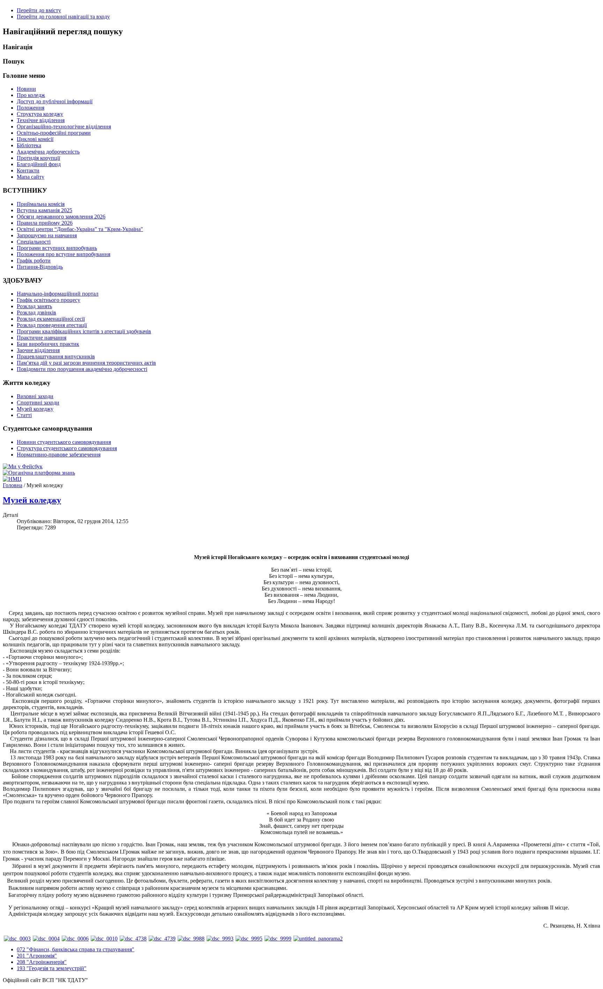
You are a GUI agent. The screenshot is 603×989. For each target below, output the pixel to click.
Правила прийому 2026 (45, 223)
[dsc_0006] (75, 939)
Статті (24, 415)
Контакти (28, 170)
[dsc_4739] (162, 939)
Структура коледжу (40, 114)
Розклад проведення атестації (52, 325)
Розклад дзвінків (36, 312)
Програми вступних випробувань (57, 248)
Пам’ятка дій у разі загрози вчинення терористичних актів (86, 363)
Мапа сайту (30, 177)
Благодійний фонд (39, 164)
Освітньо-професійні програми (54, 133)
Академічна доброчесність (48, 152)
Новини (26, 89)
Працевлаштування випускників (56, 356)
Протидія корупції (38, 158)
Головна (12, 485)
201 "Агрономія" (37, 956)
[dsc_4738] (133, 939)
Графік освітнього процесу (48, 300)
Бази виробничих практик (48, 344)
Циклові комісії (35, 139)
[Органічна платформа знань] (39, 473)
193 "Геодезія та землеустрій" (52, 968)
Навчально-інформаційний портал (57, 294)
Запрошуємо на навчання (47, 235)
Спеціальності (34, 242)
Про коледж (31, 95)
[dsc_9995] (249, 939)
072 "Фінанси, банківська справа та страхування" (75, 949)
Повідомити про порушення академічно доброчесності (82, 369)
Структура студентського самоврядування (67, 448)
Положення (30, 108)
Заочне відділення (38, 350)
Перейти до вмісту (39, 10)
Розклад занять (34, 306)
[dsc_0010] (104, 939)
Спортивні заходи (38, 403)
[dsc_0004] (46, 939)
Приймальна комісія (41, 204)
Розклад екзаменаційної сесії (51, 319)
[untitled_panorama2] (318, 939)
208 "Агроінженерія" (42, 962)
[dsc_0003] (17, 939)
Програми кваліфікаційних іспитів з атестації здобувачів (84, 331)
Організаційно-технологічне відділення (64, 126)
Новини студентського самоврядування (64, 442)
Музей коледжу (35, 409)
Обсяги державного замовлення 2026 (61, 217)
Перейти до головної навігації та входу (63, 17)
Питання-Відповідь (40, 267)
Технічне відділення (41, 120)
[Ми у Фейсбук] (23, 466)
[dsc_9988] (191, 939)
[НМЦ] (12, 479)
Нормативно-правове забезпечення (58, 455)
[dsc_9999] (278, 939)
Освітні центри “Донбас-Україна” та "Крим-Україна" (80, 229)
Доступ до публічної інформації (54, 101)
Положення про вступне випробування (63, 254)
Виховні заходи (35, 396)
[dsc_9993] (220, 939)
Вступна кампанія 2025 (44, 210)
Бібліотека (29, 145)
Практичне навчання (41, 338)
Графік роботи (34, 260)
